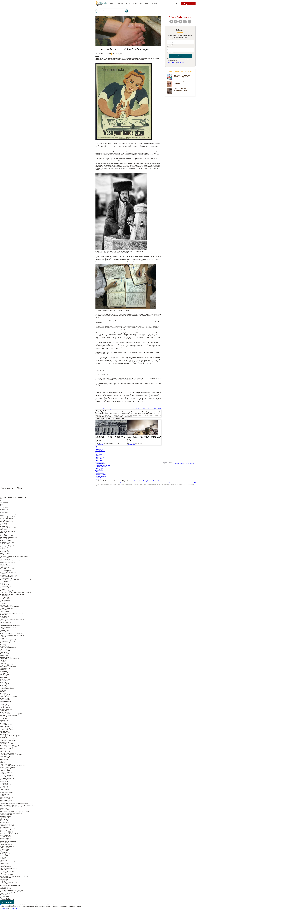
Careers (160, 481)
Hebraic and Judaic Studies (102, 465)
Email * (168, 46)
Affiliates (154, 481)
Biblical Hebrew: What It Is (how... (110, 438)
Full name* (3, 499)
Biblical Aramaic (99, 462)
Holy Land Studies (100, 467)
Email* (2, 504)
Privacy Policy (181, 63)
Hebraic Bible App (100, 476)
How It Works (120, 4)
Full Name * (170, 39)
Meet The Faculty (100, 451)
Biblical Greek (99, 460)
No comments (99, 444)
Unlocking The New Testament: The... (144, 438)
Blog (141, 4)
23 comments (131, 444)
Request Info (188, 4)
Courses (111, 4)
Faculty (128, 4)
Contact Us (154, 4)
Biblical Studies (99, 468)
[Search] (126, 10)
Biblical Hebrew (99, 459)
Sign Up (180, 56)
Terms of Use (171, 63)
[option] (145, 517)
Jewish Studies (99, 473)
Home (97, 446)
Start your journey (7, 902)
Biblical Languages (100, 457)
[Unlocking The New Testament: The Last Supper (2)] (142, 434)
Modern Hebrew (100, 463)
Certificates (98, 454)
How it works (99, 449)
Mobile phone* (4, 509)
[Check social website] (95, 482)
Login (177, 4)
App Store (98, 479)
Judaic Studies (99, 470)
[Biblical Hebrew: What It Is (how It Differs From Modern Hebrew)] (111, 434)
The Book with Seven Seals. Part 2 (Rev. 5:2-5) (145, 409)
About (146, 4)
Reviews (135, 4)
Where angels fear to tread (107, 409)
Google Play (98, 478)
